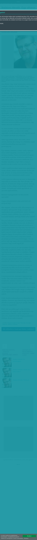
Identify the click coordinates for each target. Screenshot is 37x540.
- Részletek (26, 538)
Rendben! (29, 536)
